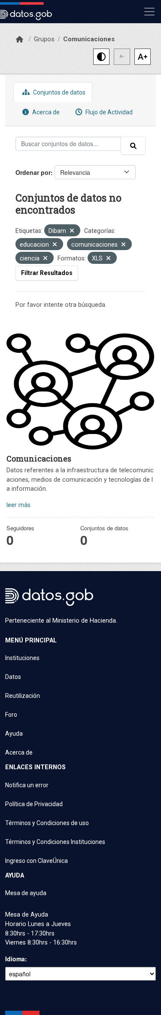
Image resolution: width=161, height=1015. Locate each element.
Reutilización (22, 695)
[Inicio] (19, 39)
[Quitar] (72, 231)
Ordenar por (33, 172)
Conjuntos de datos (58, 92)
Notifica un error (27, 785)
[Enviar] (133, 146)
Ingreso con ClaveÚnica (36, 860)
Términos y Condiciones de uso (47, 822)
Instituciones (22, 657)
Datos (13, 676)
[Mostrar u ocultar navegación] (149, 11)
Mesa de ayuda (25, 893)
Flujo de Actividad (108, 112)
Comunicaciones (89, 39)
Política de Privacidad (34, 804)
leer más (18, 505)
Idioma (15, 958)
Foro (11, 714)
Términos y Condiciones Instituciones (55, 841)
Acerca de (45, 112)
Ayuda (14, 733)
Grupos (44, 39)
